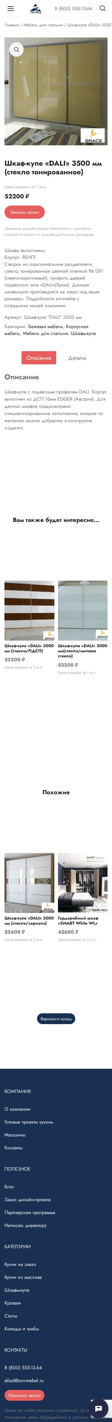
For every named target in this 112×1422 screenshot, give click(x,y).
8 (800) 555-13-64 (73, 8)
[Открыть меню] (10, 8)
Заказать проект (24, 212)
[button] (16, 49)
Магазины (14, 1134)
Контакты (13, 1147)
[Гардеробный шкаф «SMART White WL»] (83, 883)
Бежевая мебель (45, 326)
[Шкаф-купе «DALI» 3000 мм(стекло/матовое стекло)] (83, 611)
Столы (10, 1315)
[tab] (39, 358)
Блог (9, 1186)
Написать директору (25, 1225)
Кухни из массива (23, 1277)
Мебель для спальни (43, 25)
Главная (12, 25)
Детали (77, 358)
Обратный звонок (24, 1395)
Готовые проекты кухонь (28, 1121)
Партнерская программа (29, 1212)
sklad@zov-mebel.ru (24, 1380)
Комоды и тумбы (21, 1328)
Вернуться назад (56, 1019)
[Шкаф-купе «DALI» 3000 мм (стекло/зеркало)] (29, 883)
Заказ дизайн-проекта (27, 1199)
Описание (38, 358)
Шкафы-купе (83, 333)
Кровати (12, 1302)
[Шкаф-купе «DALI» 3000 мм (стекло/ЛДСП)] (29, 611)
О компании (17, 1109)
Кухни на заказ (20, 1264)
